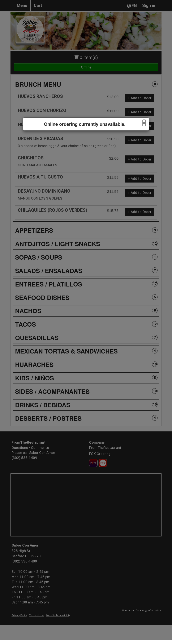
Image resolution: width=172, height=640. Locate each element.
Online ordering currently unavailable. (84, 124)
